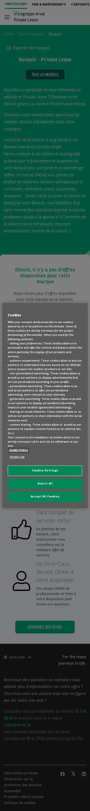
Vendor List (17, 457)
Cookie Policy (18, 450)
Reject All (45, 483)
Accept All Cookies (45, 496)
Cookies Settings (45, 470)
